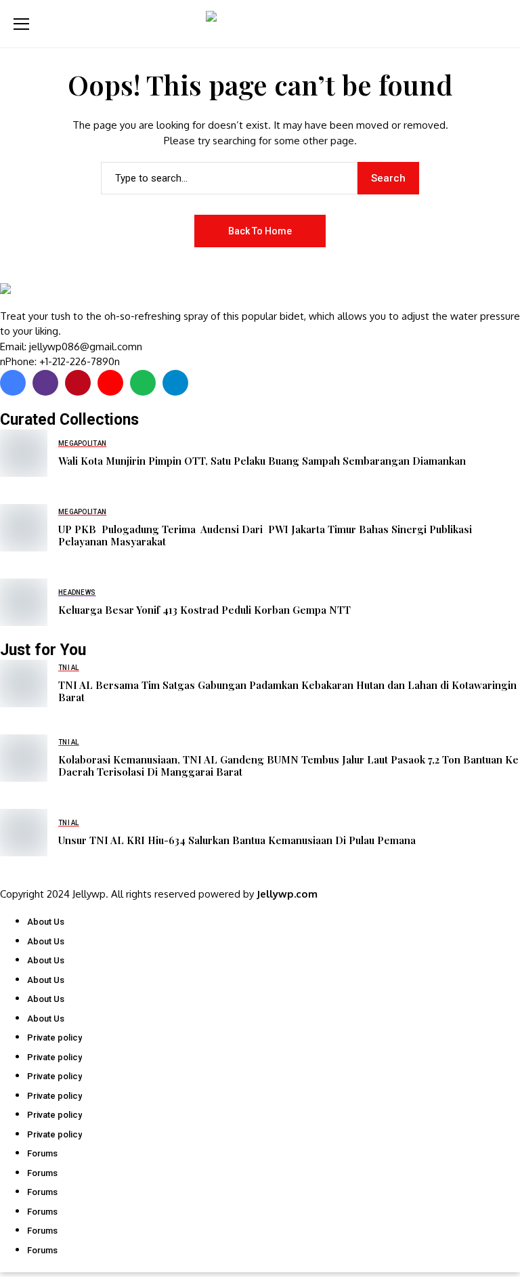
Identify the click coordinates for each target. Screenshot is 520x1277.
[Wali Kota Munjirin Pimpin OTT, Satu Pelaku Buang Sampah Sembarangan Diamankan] (23, 453)
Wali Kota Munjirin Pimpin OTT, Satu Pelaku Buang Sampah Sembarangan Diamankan (262, 461)
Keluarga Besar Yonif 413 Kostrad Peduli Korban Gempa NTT (204, 610)
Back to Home (260, 231)
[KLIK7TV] (71, 296)
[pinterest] (78, 383)
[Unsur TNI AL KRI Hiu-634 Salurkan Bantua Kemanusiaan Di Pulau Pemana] (23, 832)
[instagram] (45, 383)
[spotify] (143, 383)
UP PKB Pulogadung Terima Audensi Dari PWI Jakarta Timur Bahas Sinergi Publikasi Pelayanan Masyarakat (265, 535)
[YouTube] (110, 383)
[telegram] (175, 383)
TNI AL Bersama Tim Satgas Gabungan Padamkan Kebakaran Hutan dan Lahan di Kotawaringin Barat (287, 691)
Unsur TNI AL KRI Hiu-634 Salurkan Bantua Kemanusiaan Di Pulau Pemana (237, 840)
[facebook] (13, 383)
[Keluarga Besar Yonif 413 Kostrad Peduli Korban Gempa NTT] (23, 602)
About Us (45, 922)
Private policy (54, 1037)
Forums (42, 1153)
